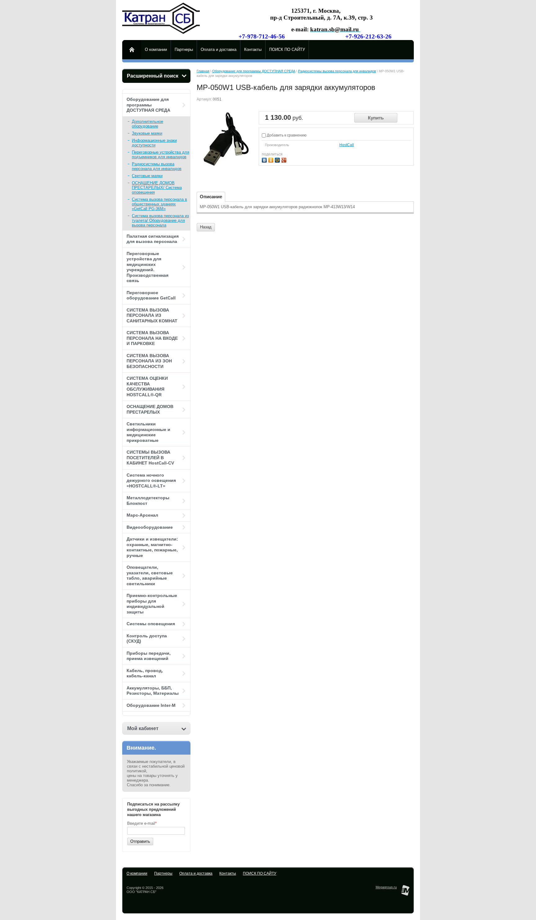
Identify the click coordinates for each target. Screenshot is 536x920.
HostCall (346, 145)
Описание (211, 196)
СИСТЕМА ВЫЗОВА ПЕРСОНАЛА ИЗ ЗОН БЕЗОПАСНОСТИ (149, 361)
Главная (203, 71)
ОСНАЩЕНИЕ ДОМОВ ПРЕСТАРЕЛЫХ (150, 409)
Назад (206, 227)
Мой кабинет (143, 728)
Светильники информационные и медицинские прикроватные (148, 432)
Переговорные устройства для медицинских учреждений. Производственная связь (147, 267)
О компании (137, 873)
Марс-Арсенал (142, 515)
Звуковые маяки (147, 133)
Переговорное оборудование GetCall (151, 295)
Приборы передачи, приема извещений (149, 656)
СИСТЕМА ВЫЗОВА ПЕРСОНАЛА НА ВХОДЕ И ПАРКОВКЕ (152, 338)
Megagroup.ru (386, 887)
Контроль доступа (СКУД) (147, 638)
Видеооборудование (150, 527)
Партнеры (163, 873)
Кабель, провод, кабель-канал (145, 673)
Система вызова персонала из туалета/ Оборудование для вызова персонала (160, 220)
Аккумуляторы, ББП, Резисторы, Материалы (153, 690)
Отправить (140, 841)
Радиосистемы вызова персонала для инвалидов (156, 166)
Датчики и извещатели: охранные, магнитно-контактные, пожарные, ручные (152, 547)
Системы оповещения (151, 623)
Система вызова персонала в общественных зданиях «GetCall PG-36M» (159, 204)
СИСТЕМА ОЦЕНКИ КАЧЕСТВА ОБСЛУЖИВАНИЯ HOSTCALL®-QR (147, 386)
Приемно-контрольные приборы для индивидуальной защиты (152, 603)
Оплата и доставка (195, 873)
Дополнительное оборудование (147, 123)
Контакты (227, 873)
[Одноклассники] (271, 159)
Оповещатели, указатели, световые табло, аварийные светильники (150, 575)
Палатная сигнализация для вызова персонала (153, 239)
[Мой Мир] (278, 159)
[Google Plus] (284, 159)
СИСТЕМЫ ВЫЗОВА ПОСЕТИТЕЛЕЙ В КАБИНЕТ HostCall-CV (150, 457)
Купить (376, 117)
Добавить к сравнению (286, 135)
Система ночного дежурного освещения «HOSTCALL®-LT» (151, 480)
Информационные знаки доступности (154, 142)
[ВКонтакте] (265, 159)
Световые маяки (147, 175)
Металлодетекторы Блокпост (148, 500)
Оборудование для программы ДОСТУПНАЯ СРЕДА (148, 105)
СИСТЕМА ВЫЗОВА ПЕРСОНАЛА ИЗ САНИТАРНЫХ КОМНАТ (152, 315)
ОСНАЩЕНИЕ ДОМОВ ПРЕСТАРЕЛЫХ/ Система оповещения (157, 188)
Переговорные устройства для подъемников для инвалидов (160, 154)
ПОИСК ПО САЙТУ (259, 873)
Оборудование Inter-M (151, 705)
